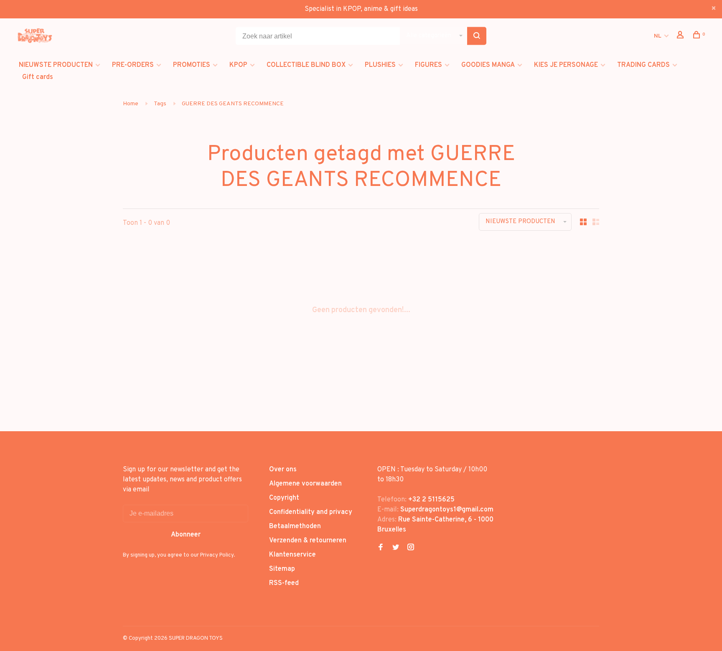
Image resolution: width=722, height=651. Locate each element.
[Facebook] (380, 548)
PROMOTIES (191, 65)
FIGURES (428, 65)
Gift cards (37, 77)
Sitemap (282, 569)
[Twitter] (395, 548)
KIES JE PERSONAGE (566, 65)
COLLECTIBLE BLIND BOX (306, 65)
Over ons (283, 469)
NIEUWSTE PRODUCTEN (56, 65)
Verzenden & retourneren (307, 541)
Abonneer (186, 535)
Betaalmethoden (295, 526)
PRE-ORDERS (133, 65)
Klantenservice (292, 555)
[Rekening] (681, 36)
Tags (160, 103)
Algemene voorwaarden (305, 484)
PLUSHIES (380, 65)
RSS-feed (284, 583)
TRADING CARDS (643, 65)
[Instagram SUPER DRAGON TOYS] (410, 548)
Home (130, 103)
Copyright (284, 498)
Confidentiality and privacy (310, 512)
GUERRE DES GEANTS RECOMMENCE (233, 103)
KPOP (238, 65)
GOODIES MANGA (488, 65)
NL (657, 36)
